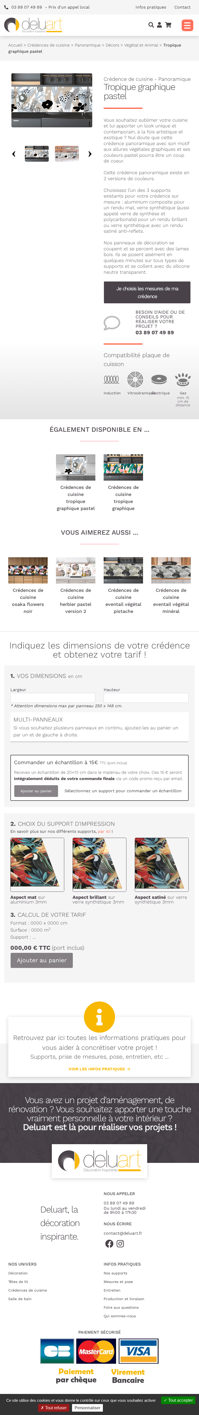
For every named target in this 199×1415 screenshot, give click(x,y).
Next (90, 153)
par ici (104, 831)
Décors (112, 45)
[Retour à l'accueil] (33, 25)
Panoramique (88, 45)
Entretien (112, 1290)
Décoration (18, 1273)
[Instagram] (120, 1244)
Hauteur (112, 689)
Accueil (15, 45)
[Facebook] (109, 1244)
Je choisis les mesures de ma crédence (147, 292)
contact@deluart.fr (123, 1233)
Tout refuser (55, 1408)
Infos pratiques (151, 7)
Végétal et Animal (141, 45)
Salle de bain (20, 1299)
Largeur (18, 689)
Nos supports (115, 1273)
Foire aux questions (121, 1307)
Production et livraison (124, 1299)
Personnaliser (87, 1408)
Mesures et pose (118, 1282)
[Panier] (168, 25)
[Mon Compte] (159, 25)
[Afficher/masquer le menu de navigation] (187, 25)
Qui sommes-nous (120, 1316)
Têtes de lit (18, 1282)
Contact (182, 7)
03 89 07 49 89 (155, 332)
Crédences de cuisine (48, 45)
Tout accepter (180, 1400)
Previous (13, 153)
